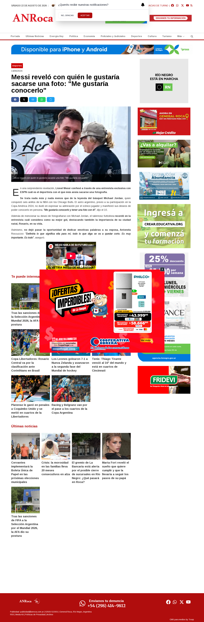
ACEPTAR (85, 15)
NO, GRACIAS (67, 15)
